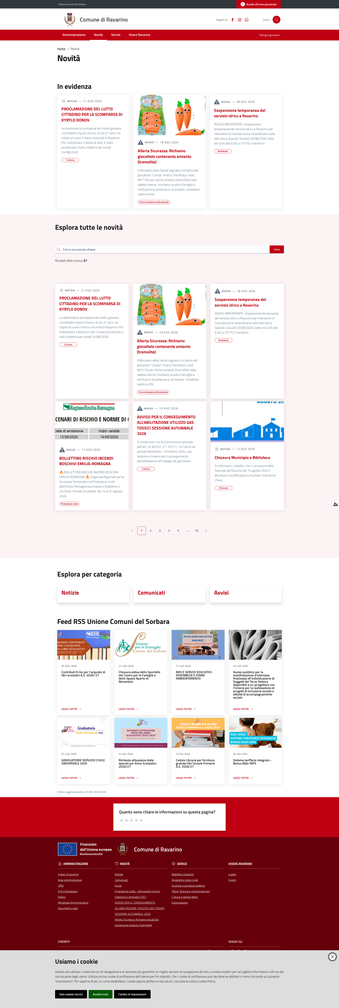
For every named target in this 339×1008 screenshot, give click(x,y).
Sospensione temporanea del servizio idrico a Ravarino (239, 113)
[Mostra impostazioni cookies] (335, 504)
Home (61, 48)
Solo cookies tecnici (71, 994)
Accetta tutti (100, 994)
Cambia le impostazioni (132, 994)
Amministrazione (75, 864)
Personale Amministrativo (73, 902)
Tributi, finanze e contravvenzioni (191, 891)
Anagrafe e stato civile (185, 880)
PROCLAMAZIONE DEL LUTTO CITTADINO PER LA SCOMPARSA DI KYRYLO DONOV (92, 114)
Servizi (182, 864)
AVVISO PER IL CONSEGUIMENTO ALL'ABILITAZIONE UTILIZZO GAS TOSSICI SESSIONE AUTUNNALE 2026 (166, 425)
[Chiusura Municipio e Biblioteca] (247, 422)
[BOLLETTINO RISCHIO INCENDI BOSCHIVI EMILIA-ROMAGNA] (92, 422)
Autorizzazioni (180, 902)
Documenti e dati (68, 908)
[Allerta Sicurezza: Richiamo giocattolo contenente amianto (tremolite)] (169, 115)
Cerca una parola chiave (79, 249)
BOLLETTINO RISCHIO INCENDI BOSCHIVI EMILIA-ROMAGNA (86, 461)
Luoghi (232, 874)
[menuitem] (74, 35)
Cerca (277, 249)
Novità (125, 864)
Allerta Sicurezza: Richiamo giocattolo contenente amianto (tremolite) (164, 156)
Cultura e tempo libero (185, 897)
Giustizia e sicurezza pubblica (188, 886)
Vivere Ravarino (240, 864)
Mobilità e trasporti (183, 874)
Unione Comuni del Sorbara (72, 4)
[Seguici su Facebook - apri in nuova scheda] (231, 19)
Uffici (61, 886)
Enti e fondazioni (68, 891)
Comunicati (151, 592)
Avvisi (221, 592)
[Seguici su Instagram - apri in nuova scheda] (238, 19)
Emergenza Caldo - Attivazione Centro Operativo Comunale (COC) (137, 894)
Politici (62, 897)
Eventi (232, 880)
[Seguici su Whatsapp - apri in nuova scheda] (245, 19)
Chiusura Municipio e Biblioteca (242, 457)
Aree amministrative (70, 880)
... (189, 531)
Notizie (70, 592)
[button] (276, 19)
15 (198, 531)
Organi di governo (68, 874)
